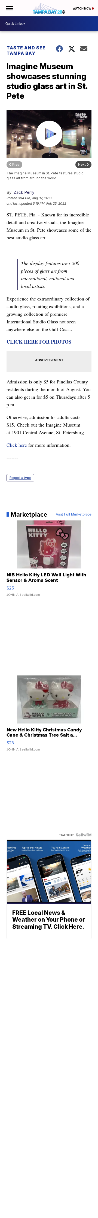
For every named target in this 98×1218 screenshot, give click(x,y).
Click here (17, 445)
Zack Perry (24, 192)
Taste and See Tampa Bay (26, 50)
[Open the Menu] (9, 8)
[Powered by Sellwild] (83, 835)
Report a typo (20, 478)
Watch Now (82, 8)
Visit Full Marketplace (73, 514)
